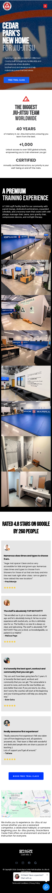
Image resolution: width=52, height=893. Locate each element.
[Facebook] (29, 863)
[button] (45, 6)
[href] (26, 803)
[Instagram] (23, 863)
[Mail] (16, 863)
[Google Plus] (35, 863)
